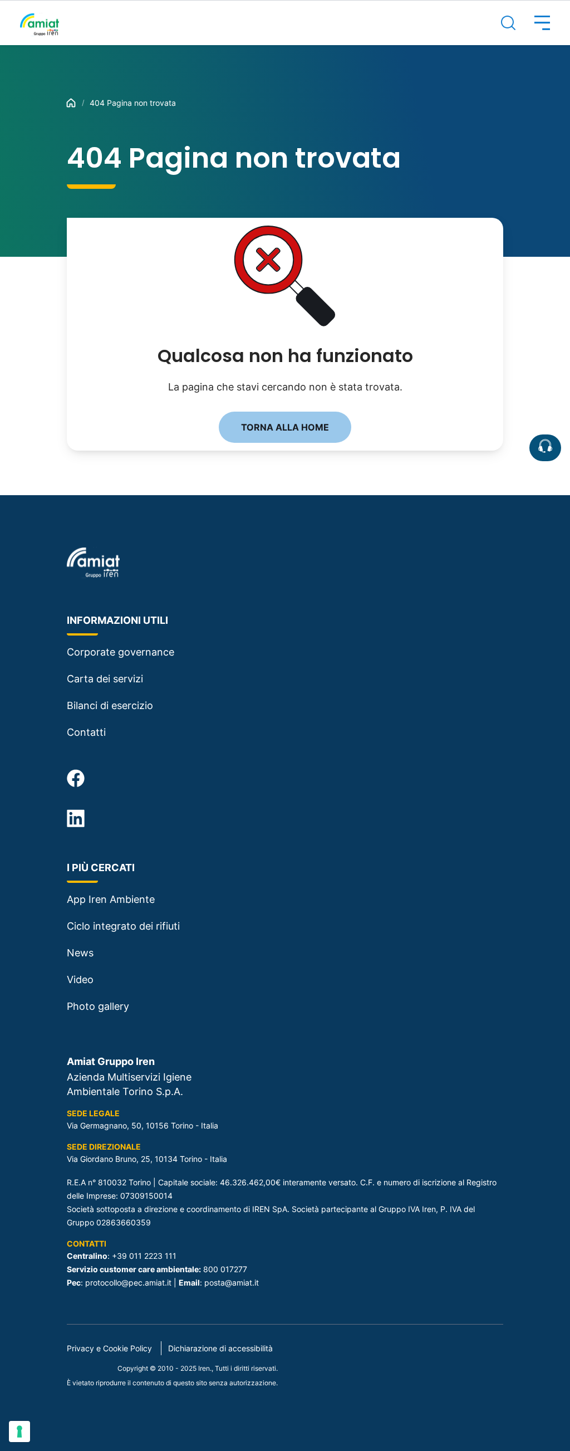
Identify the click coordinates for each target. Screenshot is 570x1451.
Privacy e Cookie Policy (109, 1348)
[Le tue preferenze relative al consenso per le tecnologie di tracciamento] (19, 1431)
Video (80, 979)
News (80, 953)
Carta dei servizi (105, 679)
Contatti (86, 732)
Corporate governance (120, 652)
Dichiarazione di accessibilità (220, 1348)
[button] (532, 23)
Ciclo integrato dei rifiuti (123, 926)
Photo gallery (98, 1006)
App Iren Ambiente (111, 899)
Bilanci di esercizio (110, 705)
